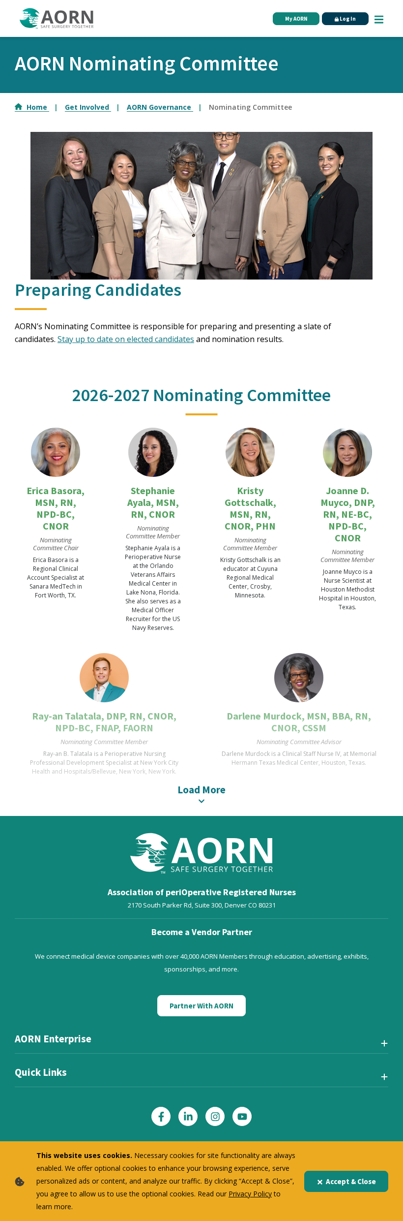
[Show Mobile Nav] (378, 18)
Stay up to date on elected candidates (126, 339)
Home (38, 107)
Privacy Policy (250, 1193)
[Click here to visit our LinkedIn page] (188, 1116)
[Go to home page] (56, 18)
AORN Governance (160, 107)
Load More (201, 789)
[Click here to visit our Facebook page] (161, 1116)
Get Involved (88, 107)
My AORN (296, 18)
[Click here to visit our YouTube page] (242, 1116)
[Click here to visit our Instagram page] (215, 1116)
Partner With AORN (201, 1005)
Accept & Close (351, 1181)
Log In (347, 18)
